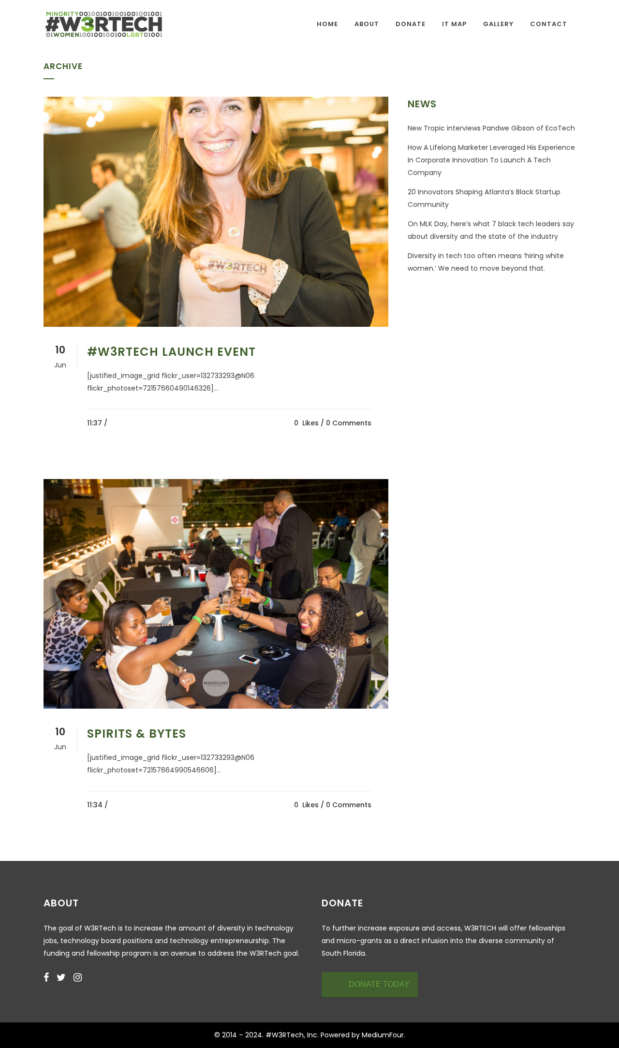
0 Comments (348, 423)
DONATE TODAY (379, 984)
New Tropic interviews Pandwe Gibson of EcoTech (491, 128)
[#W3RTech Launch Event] (216, 212)
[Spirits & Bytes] (216, 594)
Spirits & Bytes (136, 734)
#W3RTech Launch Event (171, 352)
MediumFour (383, 1035)
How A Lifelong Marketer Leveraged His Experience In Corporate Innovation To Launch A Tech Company (491, 160)
